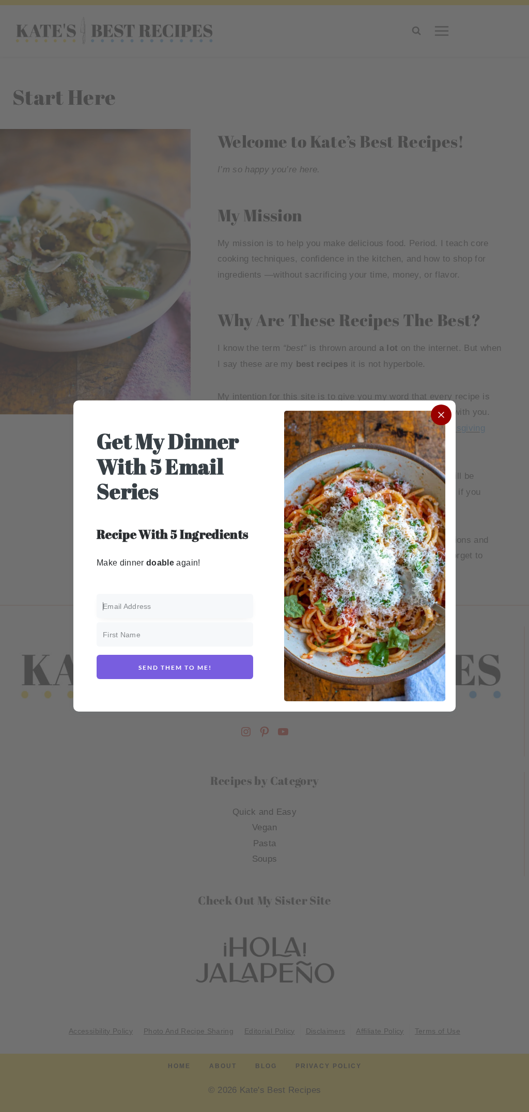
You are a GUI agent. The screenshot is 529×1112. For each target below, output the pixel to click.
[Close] (441, 415)
